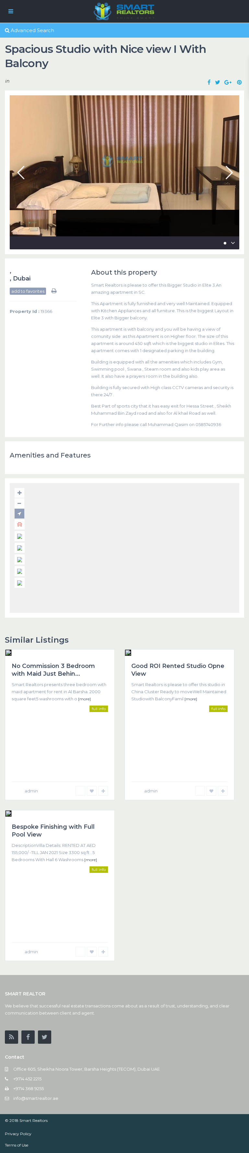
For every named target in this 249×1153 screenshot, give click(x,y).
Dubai (21, 278)
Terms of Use (16, 1145)
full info (99, 708)
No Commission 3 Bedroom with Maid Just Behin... (53, 669)
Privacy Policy (18, 1133)
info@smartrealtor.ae (35, 1098)
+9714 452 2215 (27, 1078)
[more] (84, 698)
